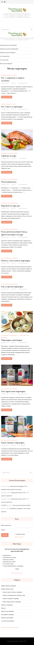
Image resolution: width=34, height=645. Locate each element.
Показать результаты (17, 573)
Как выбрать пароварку (9, 335)
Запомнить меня (20, 534)
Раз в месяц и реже (8, 564)
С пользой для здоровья (9, 229)
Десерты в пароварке (7, 605)
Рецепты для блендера (8, 52)
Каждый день (7, 555)
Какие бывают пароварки (12, 442)
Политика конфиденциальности (10, 627)
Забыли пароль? (19, 537)
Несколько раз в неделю (9, 557)
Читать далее (6, 97)
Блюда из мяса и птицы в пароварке (12, 592)
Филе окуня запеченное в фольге (22, 505)
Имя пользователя (6, 525)
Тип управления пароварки (13, 391)
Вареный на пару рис (10, 205)
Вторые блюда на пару (9, 75)
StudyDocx (4, 505)
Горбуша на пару (8, 155)
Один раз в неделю (8, 559)
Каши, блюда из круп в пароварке (12, 601)
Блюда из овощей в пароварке (11, 598)
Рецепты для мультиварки (9, 49)
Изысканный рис (9, 181)
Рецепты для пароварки (8, 45)
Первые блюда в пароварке (8, 586)
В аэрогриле (4, 60)
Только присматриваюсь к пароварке (13, 566)
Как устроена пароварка (12, 286)
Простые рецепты (6, 63)
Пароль (3, 530)
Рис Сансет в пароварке (12, 106)
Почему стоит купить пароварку (15, 260)
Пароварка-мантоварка (11, 340)
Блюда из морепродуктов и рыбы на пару (14, 595)
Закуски (3, 608)
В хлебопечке (5, 56)
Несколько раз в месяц (9, 561)
